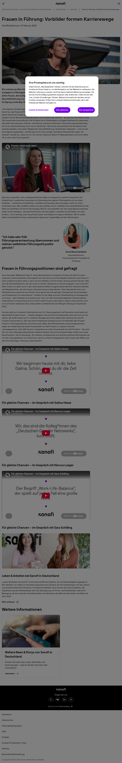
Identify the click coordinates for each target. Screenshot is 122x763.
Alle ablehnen (62, 110)
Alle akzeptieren (86, 110)
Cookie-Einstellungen (39, 110)
